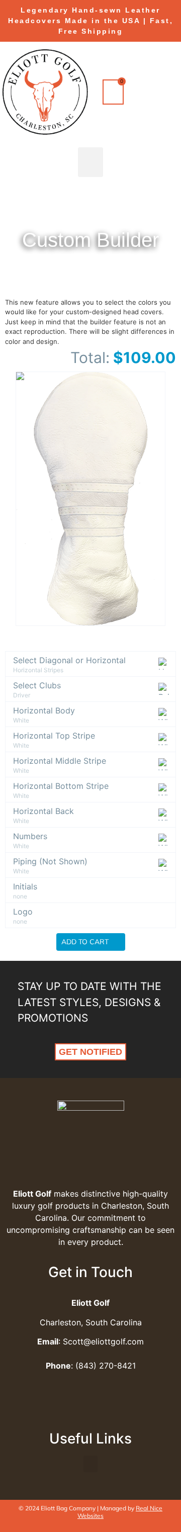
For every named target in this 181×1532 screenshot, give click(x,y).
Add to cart (86, 941)
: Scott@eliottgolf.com (90, 1341)
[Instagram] (104, 1408)
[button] (90, 162)
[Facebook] (76, 1408)
